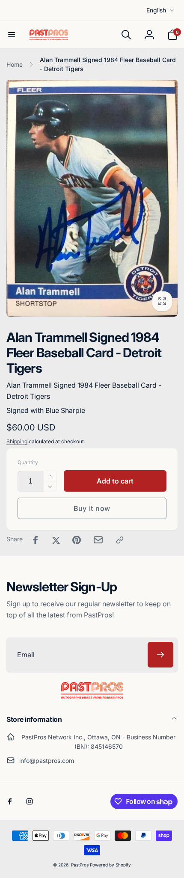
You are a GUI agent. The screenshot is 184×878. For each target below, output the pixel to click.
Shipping (16, 441)
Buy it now (92, 508)
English (156, 10)
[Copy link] (120, 540)
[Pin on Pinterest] (76, 540)
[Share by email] (98, 539)
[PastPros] (92, 696)
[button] (11, 34)
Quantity (28, 462)
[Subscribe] (160, 654)
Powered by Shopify (110, 864)
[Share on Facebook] (35, 540)
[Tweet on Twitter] (56, 540)
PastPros (80, 864)
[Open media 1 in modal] (92, 198)
